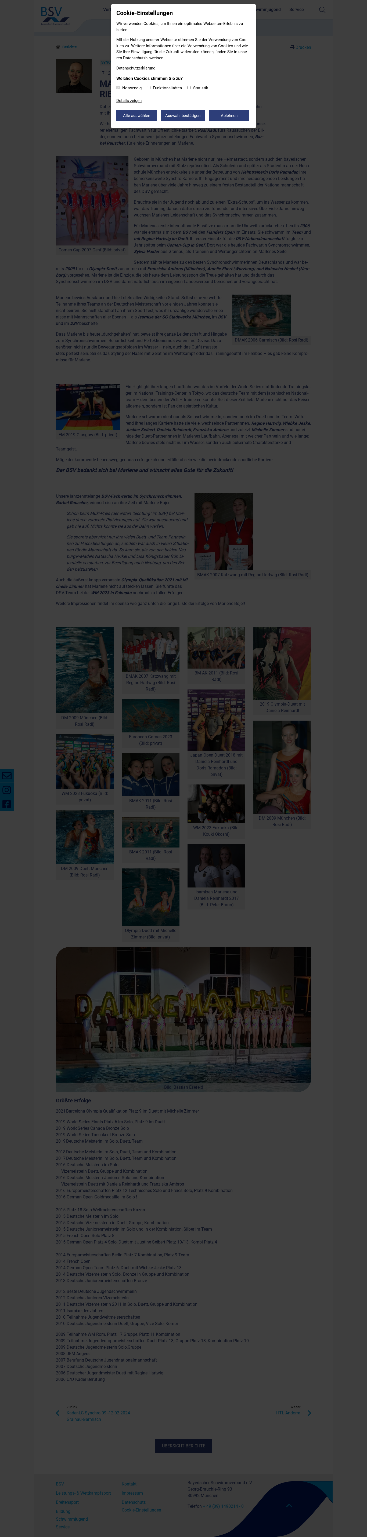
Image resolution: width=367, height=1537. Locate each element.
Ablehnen (229, 115)
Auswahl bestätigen (182, 115)
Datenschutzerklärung (135, 68)
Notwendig (132, 88)
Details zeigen (129, 100)
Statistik (200, 88)
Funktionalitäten (167, 88)
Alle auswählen (136, 115)
